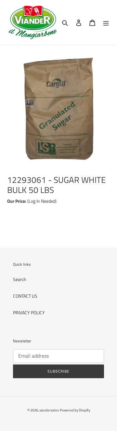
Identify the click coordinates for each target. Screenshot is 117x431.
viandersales (49, 410)
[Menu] (106, 23)
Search (19, 279)
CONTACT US (25, 295)
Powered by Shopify (75, 410)
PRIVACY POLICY (29, 312)
